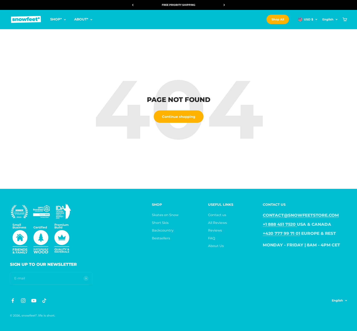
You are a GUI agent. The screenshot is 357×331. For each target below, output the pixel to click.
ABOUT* (81, 19)
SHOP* (56, 19)
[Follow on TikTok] (44, 300)
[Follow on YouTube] (34, 300)
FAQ (211, 238)
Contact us (217, 215)
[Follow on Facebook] (12, 300)
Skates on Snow (165, 215)
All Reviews (217, 223)
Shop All (277, 19)
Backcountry (163, 230)
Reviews (215, 230)
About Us (216, 246)
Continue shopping (178, 117)
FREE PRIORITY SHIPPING (178, 4)
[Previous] (132, 5)
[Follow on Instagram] (23, 300)
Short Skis (160, 223)
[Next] (224, 5)
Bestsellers (161, 238)
